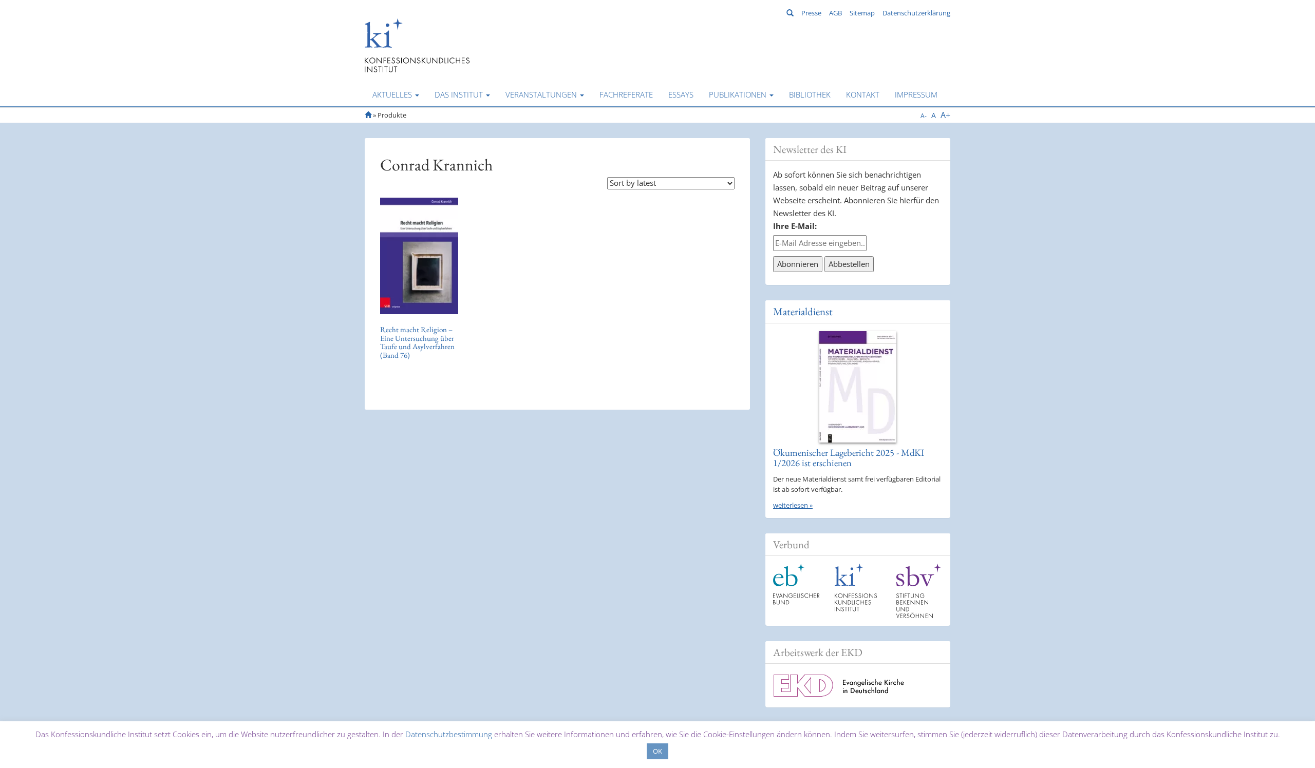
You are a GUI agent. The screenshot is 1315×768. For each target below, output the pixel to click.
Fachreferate (626, 94)
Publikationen (738, 94)
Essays (680, 94)
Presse (811, 12)
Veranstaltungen (542, 94)
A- (923, 115)
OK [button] (657, 751)
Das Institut (460, 94)
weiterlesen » (793, 505)
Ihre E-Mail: (795, 226)
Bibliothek (810, 94)
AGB (835, 12)
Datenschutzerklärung (916, 12)
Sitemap (862, 12)
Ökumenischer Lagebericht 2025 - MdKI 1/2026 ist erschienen (848, 458)
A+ (945, 115)
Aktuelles (393, 94)
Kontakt (862, 94)
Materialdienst (803, 311)
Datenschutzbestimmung (448, 734)
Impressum (916, 94)
